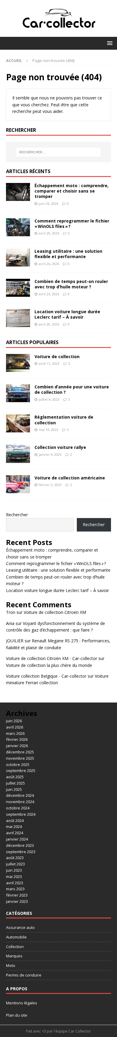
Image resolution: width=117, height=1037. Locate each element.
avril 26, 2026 (49, 263)
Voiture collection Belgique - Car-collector (46, 676)
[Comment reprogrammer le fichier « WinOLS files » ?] (18, 227)
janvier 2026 (17, 745)
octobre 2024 (17, 808)
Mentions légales (21, 1003)
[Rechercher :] (58, 152)
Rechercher (17, 514)
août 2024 (15, 820)
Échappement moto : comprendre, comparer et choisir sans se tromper (71, 191)
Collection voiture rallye (60, 447)
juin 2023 (14, 870)
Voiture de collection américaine (69, 478)
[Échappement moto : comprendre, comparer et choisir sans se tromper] (18, 192)
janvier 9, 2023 (50, 454)
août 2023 (15, 857)
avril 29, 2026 (49, 233)
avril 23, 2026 (49, 294)
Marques (14, 956)
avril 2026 (14, 727)
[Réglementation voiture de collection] (18, 423)
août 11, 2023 (49, 363)
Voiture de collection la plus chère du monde (49, 665)
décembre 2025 (20, 752)
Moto (10, 965)
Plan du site (16, 1015)
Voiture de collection (57, 356)
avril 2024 (14, 832)
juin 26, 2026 (48, 203)
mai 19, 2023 (48, 429)
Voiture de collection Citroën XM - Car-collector (51, 658)
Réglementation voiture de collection (63, 419)
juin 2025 (14, 789)
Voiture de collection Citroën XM (55, 612)
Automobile (16, 937)
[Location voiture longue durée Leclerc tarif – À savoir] (18, 318)
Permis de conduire (23, 975)
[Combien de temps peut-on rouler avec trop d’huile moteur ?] (18, 288)
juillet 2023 (15, 864)
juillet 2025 (15, 783)
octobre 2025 (17, 764)
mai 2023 (14, 876)
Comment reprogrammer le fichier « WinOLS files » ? (71, 223)
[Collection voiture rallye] (18, 454)
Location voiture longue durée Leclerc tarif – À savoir (67, 314)
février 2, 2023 (50, 484)
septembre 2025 (20, 770)
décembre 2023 (20, 845)
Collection (15, 946)
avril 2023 (14, 882)
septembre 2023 (20, 851)
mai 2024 (14, 826)
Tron (10, 612)
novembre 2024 (20, 801)
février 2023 (17, 895)
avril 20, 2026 (49, 324)
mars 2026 (15, 733)
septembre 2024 (20, 814)
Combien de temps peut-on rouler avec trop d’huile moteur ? (71, 284)
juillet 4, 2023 (49, 399)
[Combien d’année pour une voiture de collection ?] (18, 393)
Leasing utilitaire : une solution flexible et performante (68, 253)
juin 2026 (14, 720)
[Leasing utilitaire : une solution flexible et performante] (18, 258)
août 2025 (15, 776)
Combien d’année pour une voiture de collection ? (71, 389)
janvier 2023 (17, 901)
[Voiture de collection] (18, 363)
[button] (109, 43)
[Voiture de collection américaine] (18, 484)
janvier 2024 (17, 839)
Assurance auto (20, 927)
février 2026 (17, 739)
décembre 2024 (20, 795)
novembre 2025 (20, 758)
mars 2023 (15, 888)
